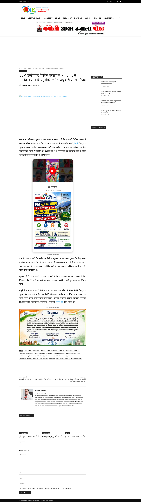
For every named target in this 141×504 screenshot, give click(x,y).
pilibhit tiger (39, 356)
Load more (105, 120)
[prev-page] (20, 442)
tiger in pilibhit (43, 358)
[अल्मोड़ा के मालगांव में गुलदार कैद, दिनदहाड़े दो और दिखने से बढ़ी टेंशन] (95, 93)
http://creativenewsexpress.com (43, 393)
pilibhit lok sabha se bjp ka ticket (43, 353)
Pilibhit (43, 350)
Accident (48, 18)
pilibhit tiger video (71, 356)
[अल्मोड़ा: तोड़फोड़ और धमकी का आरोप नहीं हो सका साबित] (95, 112)
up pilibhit (52, 358)
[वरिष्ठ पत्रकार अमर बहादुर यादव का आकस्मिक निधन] (75, 426)
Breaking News (23, 433)
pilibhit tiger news (48, 356)
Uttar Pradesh (27, 68)
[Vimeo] (117, 1)
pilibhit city (61, 350)
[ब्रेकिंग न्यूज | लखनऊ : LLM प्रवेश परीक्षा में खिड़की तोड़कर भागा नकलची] (29, 426)
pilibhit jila (76, 350)
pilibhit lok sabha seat (59, 353)
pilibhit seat (31, 356)
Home (23, 18)
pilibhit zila (35, 358)
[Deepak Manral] (20, 85)
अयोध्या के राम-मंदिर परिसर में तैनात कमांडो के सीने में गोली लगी (35, 379)
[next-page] (23, 442)
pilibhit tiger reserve (60, 356)
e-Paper (97, 18)
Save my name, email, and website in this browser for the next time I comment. (46, 488)
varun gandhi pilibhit (75, 358)
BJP (76, 143)
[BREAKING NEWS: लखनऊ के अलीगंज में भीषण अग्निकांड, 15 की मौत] (52, 426)
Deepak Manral (27, 85)
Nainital (67, 433)
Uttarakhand (34, 18)
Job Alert (67, 18)
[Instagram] (110, 1)
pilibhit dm (69, 350)
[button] (119, 18)
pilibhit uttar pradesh (25, 358)
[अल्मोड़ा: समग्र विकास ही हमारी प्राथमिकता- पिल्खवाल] (95, 84)
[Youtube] (120, 1)
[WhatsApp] (32, 90)
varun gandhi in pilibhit (62, 358)
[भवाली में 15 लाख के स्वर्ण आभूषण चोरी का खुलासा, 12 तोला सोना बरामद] (95, 103)
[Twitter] (114, 1)
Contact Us (108, 18)
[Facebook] (107, 1)
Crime (57, 18)
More (87, 18)
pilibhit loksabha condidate (73, 353)
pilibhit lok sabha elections (26, 353)
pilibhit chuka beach (52, 350)
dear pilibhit (36, 350)
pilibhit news (23, 356)
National (78, 18)
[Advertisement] (70, 53)
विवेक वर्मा (59, 302)
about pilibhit (28, 350)
